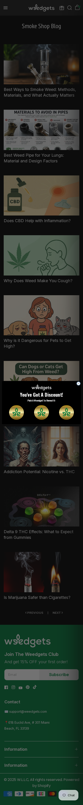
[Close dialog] (78, 383)
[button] (16, 412)
